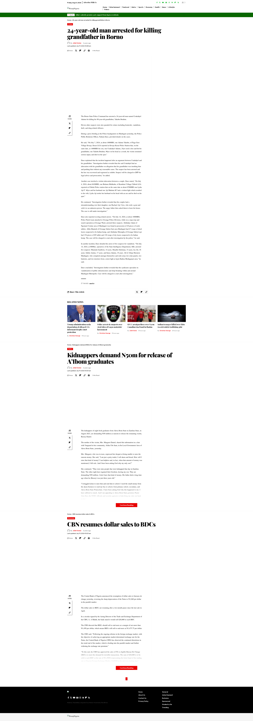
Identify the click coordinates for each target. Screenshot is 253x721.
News (74, 677)
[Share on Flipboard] (80, 51)
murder (91, 283)
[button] (183, 15)
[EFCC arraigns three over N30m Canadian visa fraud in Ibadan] (141, 313)
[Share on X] (76, 51)
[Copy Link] (84, 51)
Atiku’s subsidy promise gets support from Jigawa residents (97, 15)
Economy (71, 518)
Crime (70, 24)
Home (69, 20)
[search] (184, 8)
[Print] (89, 51)
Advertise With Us (90, 2)
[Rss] (178, 2)
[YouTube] (163, 2)
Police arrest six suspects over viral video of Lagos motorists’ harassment (109, 327)
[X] (160, 2)
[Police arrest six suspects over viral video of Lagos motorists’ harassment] (111, 313)
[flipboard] (175, 2)
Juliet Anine (77, 43)
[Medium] (172, 2)
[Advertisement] (165, 86)
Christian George (74, 336)
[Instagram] (169, 2)
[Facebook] (157, 2)
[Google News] (166, 2)
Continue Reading (126, 505)
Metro (70, 349)
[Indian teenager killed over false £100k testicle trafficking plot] (172, 313)
